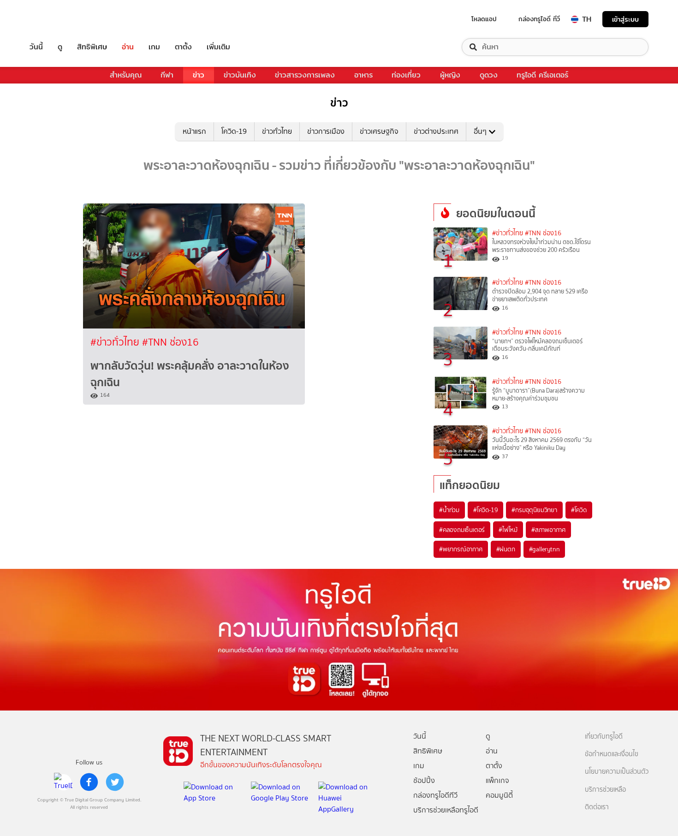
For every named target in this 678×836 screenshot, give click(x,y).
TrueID (57, 19)
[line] (63, 782)
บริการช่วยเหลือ (605, 789)
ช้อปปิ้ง (424, 780)
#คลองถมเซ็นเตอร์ (462, 529)
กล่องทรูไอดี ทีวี (539, 19)
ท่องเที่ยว (406, 75)
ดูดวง (489, 75)
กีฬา (167, 75)
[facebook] (89, 782)
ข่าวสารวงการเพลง (305, 75)
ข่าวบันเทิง (240, 75)
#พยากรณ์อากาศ (460, 549)
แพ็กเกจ (497, 780)
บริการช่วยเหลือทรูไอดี (445, 810)
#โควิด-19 (485, 509)
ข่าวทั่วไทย (277, 131)
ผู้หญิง (450, 75)
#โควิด (579, 509)
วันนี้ (36, 47)
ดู (60, 47)
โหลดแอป (484, 19)
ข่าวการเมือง (326, 131)
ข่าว (198, 75)
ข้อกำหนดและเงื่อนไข (611, 754)
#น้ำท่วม (449, 509)
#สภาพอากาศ (548, 529)
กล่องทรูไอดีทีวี (435, 795)
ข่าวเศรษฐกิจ (379, 131)
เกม (154, 47)
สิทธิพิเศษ (92, 47)
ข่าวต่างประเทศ (436, 131)
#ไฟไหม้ (508, 529)
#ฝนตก (505, 549)
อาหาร (363, 75)
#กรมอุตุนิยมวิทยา (534, 509)
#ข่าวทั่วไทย (116, 342)
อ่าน (128, 47)
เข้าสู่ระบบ (625, 19)
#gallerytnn (544, 549)
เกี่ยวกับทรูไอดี (604, 736)
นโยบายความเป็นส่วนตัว (616, 771)
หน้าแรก (194, 131)
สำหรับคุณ (126, 75)
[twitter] (115, 782)
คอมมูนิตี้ (499, 795)
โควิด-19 (234, 131)
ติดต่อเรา (597, 807)
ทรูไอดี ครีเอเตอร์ (542, 75)
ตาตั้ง (183, 47)
